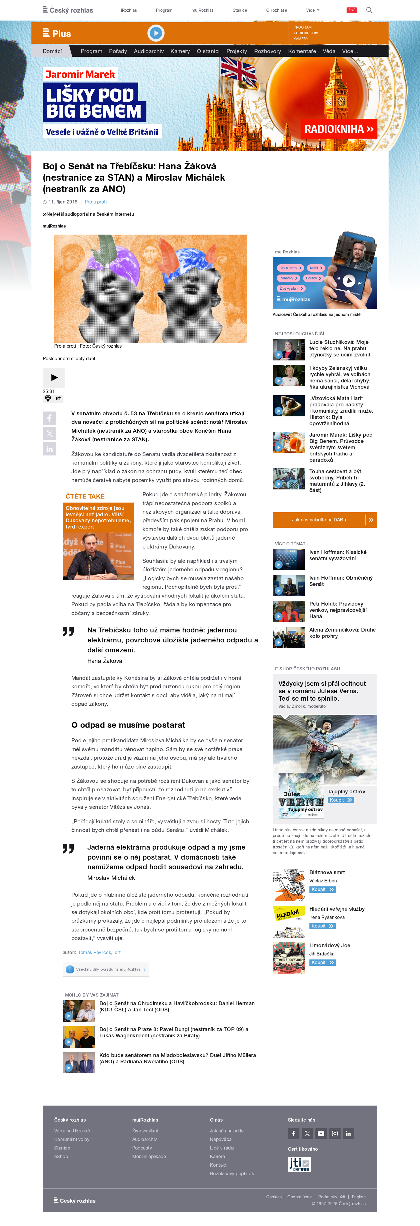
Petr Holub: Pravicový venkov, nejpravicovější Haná (338, 610)
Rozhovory (267, 51)
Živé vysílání (289, 289)
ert (118, 952)
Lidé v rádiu (222, 1148)
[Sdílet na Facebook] (49, 418)
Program (164, 10)
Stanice (240, 10)
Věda (329, 51)
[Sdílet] (58, 399)
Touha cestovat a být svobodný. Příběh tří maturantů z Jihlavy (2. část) (337, 480)
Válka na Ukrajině (72, 1131)
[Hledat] (369, 10)
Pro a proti (96, 202)
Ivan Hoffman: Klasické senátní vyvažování (338, 555)
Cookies (274, 1197)
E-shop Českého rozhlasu (307, 669)
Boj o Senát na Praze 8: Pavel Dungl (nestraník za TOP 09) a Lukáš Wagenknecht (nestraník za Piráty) (173, 1032)
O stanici (208, 51)
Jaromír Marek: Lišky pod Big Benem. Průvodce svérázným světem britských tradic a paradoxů (341, 447)
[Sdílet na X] (49, 433)
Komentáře (302, 51)
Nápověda (221, 1139)
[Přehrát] (54, 378)
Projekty (237, 51)
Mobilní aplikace (149, 1156)
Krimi (314, 268)
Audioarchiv (305, 33)
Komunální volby (71, 1139)
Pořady (118, 51)
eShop (61, 1156)
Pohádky (286, 278)
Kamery (300, 39)
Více (350, 51)
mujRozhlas (203, 10)
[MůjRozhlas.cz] (54, 226)
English (359, 1197)
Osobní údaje (300, 1197)
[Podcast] (48, 399)
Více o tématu (292, 544)
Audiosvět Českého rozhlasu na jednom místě (317, 314)
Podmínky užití (332, 1197)
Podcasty (142, 1148)
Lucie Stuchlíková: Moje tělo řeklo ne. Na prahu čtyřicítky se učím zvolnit (339, 348)
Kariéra (217, 1156)
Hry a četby (288, 268)
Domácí (52, 51)
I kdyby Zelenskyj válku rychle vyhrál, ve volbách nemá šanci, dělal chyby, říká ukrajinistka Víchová (339, 377)
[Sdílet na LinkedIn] (49, 448)
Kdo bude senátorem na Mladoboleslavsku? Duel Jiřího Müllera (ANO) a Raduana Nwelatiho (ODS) (177, 1058)
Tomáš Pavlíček (94, 952)
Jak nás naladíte (227, 1131)
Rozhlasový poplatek (232, 1173)
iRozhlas (129, 10)
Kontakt (218, 1165)
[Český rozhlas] (68, 10)
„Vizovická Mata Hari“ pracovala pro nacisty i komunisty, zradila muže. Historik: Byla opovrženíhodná (341, 410)
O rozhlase (276, 10)
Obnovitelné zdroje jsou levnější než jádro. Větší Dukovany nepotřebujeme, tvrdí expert (98, 517)
